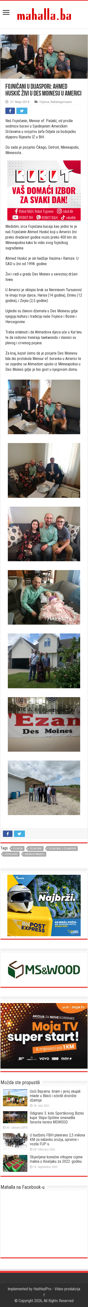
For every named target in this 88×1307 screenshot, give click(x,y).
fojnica (18, 848)
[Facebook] (44, 1295)
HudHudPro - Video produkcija (56, 1289)
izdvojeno (11, 854)
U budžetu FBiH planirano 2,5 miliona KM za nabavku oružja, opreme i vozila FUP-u (57, 1139)
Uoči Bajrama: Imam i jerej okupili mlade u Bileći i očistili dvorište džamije (55, 1096)
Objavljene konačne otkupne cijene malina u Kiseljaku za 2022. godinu (56, 1159)
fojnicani (36, 848)
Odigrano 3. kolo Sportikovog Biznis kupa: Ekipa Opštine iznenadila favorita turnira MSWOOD (57, 1117)
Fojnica (44, 102)
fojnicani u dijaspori (62, 848)
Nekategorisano (61, 102)
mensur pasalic (34, 854)
